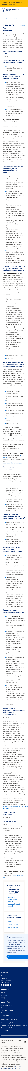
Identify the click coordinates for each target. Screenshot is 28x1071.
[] (13, 924)
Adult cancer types (6, 1005)
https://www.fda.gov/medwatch (12, 463)
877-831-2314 (5, 983)
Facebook (3, 985)
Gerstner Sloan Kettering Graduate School (13, 1025)
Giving (3, 997)
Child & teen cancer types (8, 1008)
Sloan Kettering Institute (8, 1023)
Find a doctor (5, 1015)
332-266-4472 (12, 4)
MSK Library (4, 1030)
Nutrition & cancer (6, 1013)
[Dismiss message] (26, 3)
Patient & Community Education (13, 18)
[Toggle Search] (22, 10)
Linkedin (10, 985)
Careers (3, 995)
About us (3, 992)
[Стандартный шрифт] (12, 899)
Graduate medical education (9, 1028)
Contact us (4, 976)
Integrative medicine (7, 1010)
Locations (4, 978)
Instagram (1, 985)
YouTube (8, 985)
